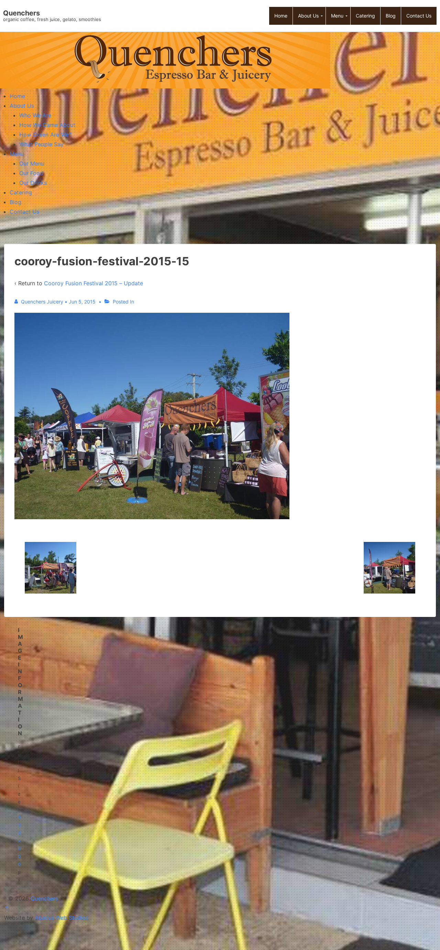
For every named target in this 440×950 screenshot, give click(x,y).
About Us (22, 105)
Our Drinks (33, 182)
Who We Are (35, 115)
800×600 (19, 840)
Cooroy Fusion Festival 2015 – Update (93, 283)
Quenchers (21, 13)
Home (17, 96)
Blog (15, 202)
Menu (17, 153)
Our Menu (31, 163)
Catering (21, 192)
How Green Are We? (45, 134)
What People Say (41, 144)
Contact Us (24, 211)
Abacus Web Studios (61, 917)
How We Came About (47, 124)
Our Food (31, 173)
